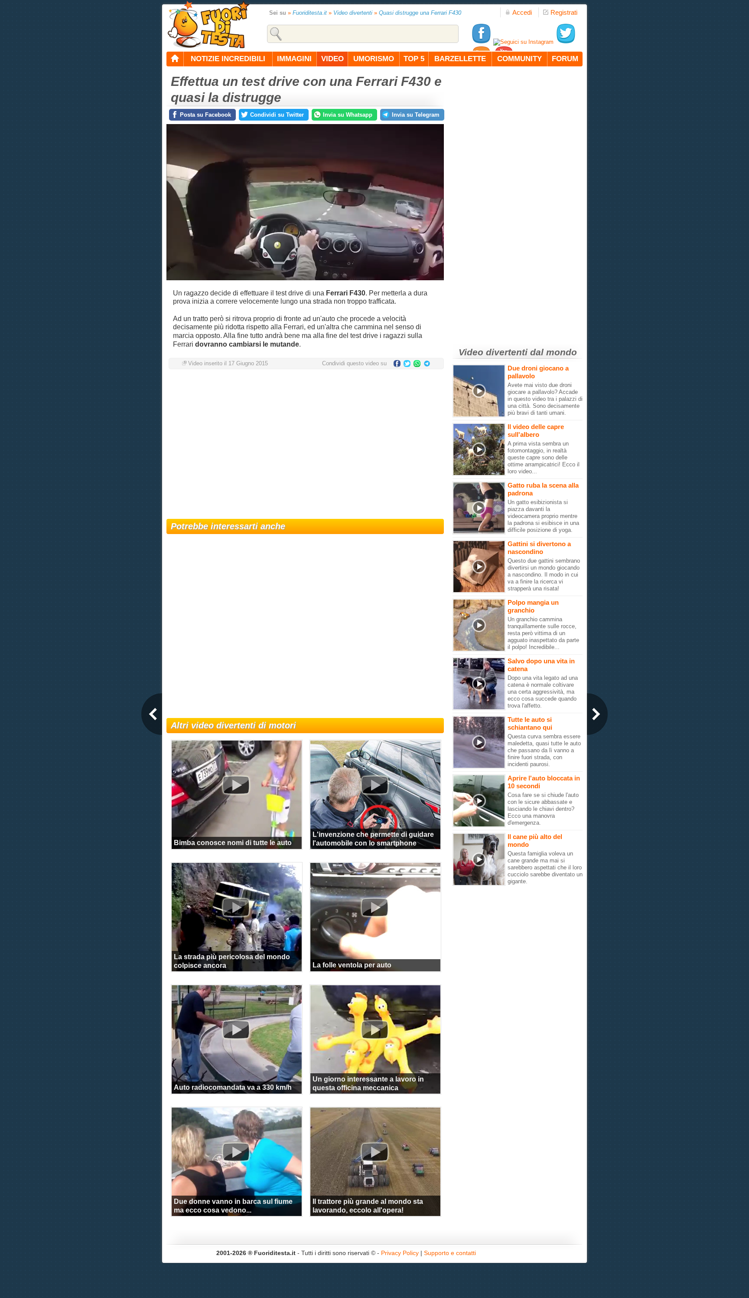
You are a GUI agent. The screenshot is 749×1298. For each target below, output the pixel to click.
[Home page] (175, 59)
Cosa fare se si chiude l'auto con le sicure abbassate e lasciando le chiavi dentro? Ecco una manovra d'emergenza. (543, 809)
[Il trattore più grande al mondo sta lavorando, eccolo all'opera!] (374, 1152)
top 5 (414, 59)
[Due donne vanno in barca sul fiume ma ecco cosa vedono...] (236, 1152)
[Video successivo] (597, 714)
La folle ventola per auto (352, 965)
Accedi (522, 12)
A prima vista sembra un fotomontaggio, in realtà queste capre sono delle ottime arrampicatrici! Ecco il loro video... (544, 457)
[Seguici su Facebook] (481, 42)
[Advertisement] (305, 445)
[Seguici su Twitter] (565, 42)
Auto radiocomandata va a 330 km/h (233, 1087)
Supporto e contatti (450, 1252)
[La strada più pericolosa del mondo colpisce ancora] (236, 907)
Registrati (563, 12)
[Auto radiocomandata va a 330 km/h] (236, 1029)
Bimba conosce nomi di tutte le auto (233, 842)
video (332, 59)
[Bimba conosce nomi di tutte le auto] (236, 785)
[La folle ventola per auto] (374, 907)
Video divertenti (352, 13)
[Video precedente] (151, 714)
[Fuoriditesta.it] (208, 24)
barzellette (460, 59)
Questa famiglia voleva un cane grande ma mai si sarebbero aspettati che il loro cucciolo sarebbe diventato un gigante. (545, 867)
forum (565, 59)
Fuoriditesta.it (310, 13)
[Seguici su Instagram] (523, 42)
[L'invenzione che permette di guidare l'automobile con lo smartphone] (374, 785)
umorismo (373, 59)
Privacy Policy (400, 1252)
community (519, 59)
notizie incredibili (228, 59)
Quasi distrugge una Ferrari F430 (420, 13)
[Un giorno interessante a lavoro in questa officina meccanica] (374, 1029)
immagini (294, 59)
